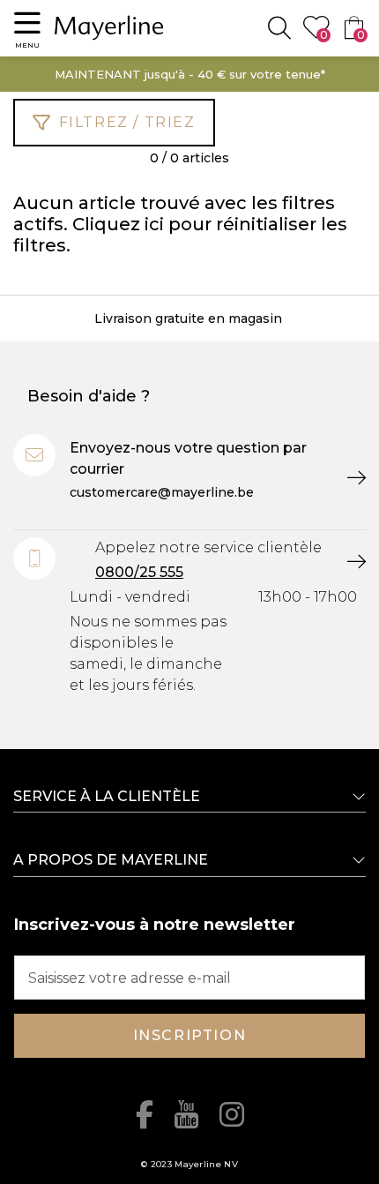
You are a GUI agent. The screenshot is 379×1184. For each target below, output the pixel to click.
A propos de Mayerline (110, 859)
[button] (27, 28)
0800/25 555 (139, 572)
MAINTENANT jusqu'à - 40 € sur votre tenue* (190, 74)
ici (154, 224)
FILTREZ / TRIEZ (127, 122)
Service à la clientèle (106, 796)
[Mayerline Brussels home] (109, 28)
